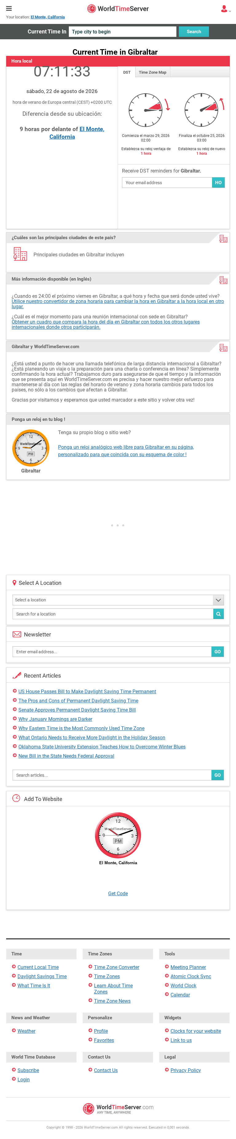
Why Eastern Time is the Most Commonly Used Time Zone (81, 728)
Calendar (180, 995)
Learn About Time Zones (113, 989)
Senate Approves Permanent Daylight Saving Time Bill (77, 710)
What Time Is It (34, 986)
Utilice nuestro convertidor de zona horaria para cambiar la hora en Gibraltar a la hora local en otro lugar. (118, 303)
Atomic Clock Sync (191, 976)
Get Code (118, 893)
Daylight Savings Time (42, 976)
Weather (26, 1031)
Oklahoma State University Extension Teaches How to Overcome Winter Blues (102, 747)
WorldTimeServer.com (118, 8)
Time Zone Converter (116, 967)
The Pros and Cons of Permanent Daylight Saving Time (78, 701)
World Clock (183, 986)
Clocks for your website (196, 1031)
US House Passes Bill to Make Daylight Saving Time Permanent (87, 691)
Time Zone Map (152, 72)
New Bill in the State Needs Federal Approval (66, 756)
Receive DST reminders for (161, 171)
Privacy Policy (186, 1070)
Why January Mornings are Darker (55, 719)
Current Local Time (38, 967)
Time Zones (107, 976)
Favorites (104, 1040)
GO (217, 652)
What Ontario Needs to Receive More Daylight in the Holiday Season (91, 738)
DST (127, 72)
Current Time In (47, 31)
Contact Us (106, 1070)
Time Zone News (112, 1001)
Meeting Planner (188, 967)
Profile (101, 1031)
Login (24, 1080)
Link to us (181, 1040)
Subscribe (28, 1070)
